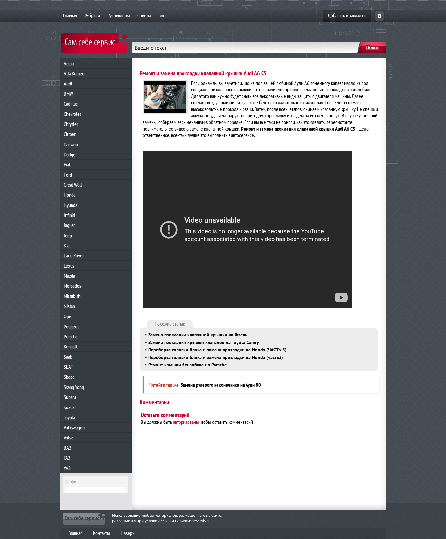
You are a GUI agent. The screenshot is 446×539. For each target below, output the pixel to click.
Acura (69, 63)
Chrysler (71, 124)
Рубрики (92, 15)
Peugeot (71, 326)
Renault (70, 346)
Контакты (101, 533)
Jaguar (69, 225)
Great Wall (73, 184)
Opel (68, 316)
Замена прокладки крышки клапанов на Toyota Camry (203, 342)
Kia (66, 245)
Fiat (67, 164)
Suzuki (69, 407)
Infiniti (69, 215)
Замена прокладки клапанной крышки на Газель (197, 335)
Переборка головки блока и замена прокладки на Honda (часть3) (215, 357)
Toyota (69, 417)
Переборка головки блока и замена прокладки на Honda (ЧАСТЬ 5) (217, 350)
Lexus (69, 265)
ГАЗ (67, 457)
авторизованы (186, 422)
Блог (162, 15)
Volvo (68, 437)
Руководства (118, 15)
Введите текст (150, 47)
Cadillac (71, 103)
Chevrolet (72, 114)
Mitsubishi (72, 296)
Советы (144, 15)
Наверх (128, 533)
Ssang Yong (74, 387)
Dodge (69, 154)
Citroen (70, 134)
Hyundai (71, 205)
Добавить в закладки (347, 15)
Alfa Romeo (74, 73)
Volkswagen (74, 427)
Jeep (68, 235)
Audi (68, 83)
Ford (68, 174)
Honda (69, 195)
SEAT (68, 366)
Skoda (69, 377)
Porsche (71, 336)
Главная (70, 15)
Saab (68, 356)
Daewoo (71, 144)
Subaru (70, 397)
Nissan (69, 306)
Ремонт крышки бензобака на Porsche (187, 365)
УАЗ (67, 468)
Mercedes (72, 286)
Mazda (69, 275)
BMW (68, 93)
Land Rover (74, 255)
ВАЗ (67, 447)
